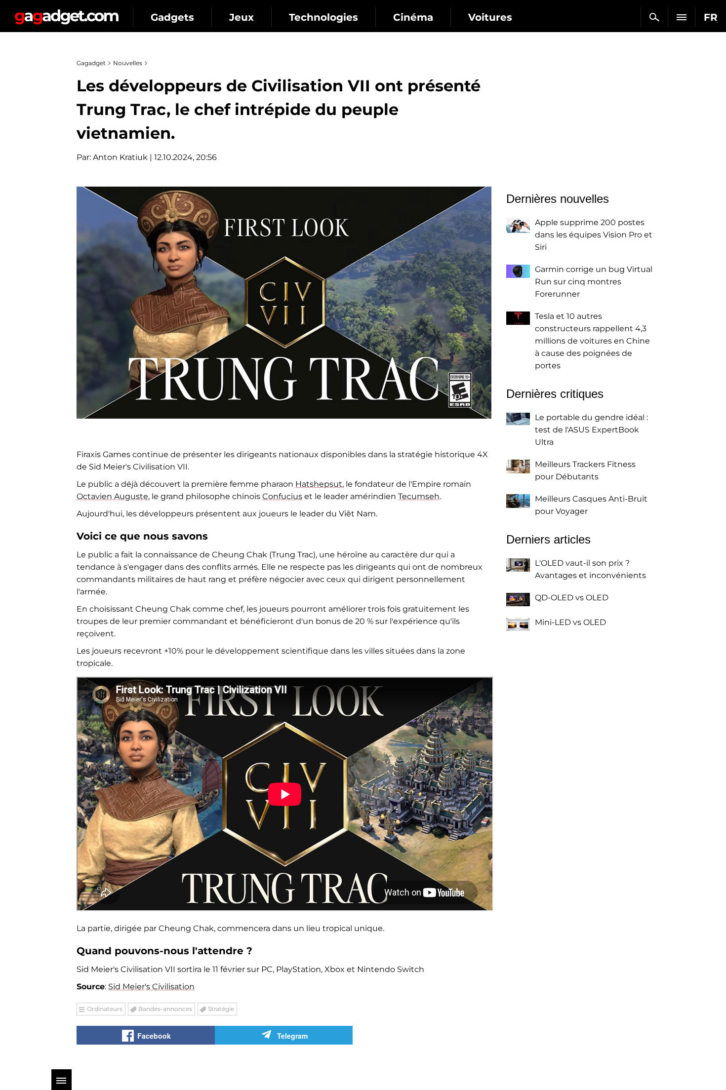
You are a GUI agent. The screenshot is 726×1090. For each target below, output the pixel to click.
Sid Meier (126, 986)
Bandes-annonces (165, 1008)
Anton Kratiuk (120, 157)
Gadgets (172, 17)
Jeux (241, 17)
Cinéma (413, 17)
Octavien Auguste (112, 496)
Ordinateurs (104, 1008)
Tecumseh (419, 496)
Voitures (490, 17)
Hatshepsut (318, 484)
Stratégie (221, 1008)
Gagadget (66, 13)
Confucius (282, 496)
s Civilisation (170, 986)
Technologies (323, 17)
